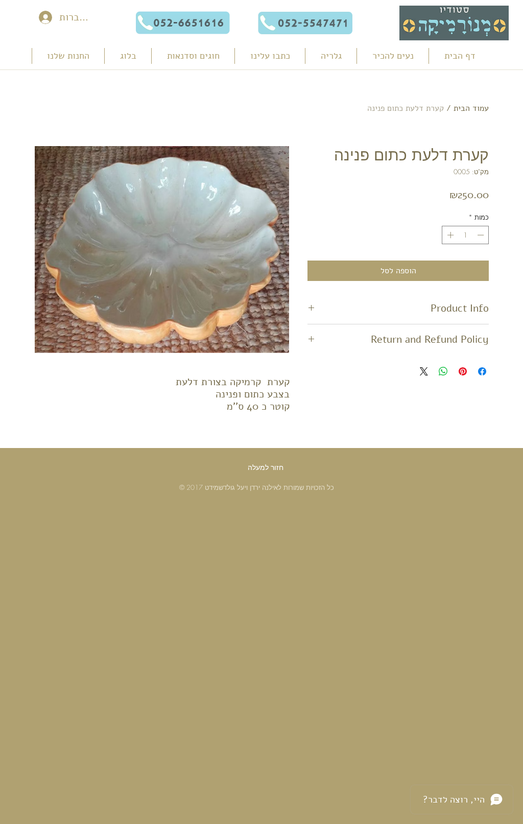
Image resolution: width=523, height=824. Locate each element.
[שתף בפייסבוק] (482, 371)
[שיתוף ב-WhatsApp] (443, 371)
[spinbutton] (466, 235)
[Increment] (449, 235)
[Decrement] (482, 235)
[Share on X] (424, 371)
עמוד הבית (471, 108)
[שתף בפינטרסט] (463, 371)
